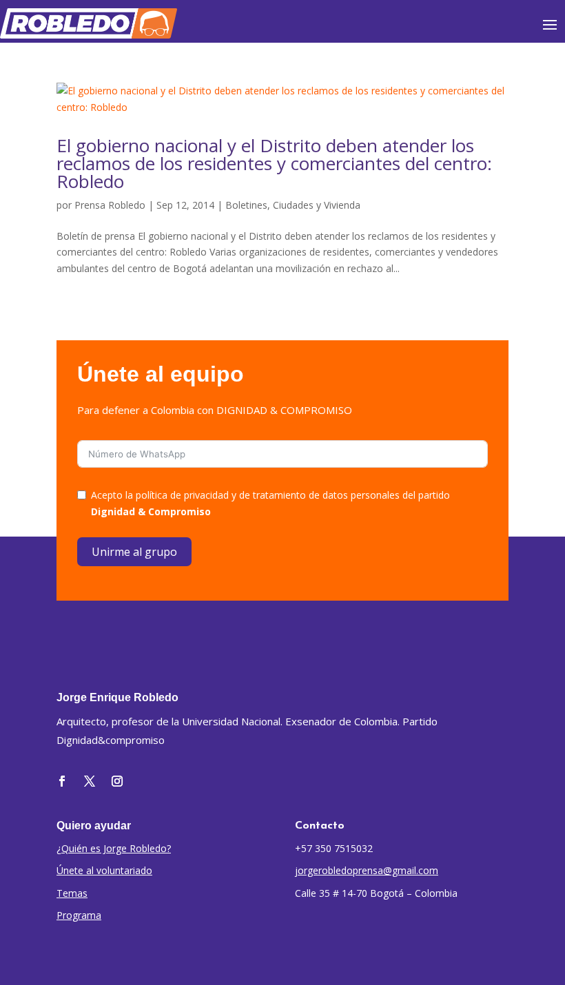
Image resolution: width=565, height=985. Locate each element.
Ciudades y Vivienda (316, 204)
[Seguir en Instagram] (117, 781)
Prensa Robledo (109, 204)
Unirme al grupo (134, 551)
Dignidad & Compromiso (151, 511)
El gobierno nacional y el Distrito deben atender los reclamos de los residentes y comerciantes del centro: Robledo (274, 163)
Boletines (246, 204)
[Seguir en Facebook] (62, 781)
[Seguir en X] (90, 781)
